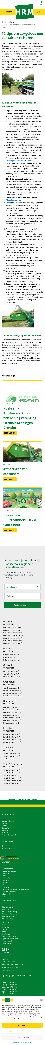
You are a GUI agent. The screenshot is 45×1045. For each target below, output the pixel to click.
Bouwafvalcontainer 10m (12, 633)
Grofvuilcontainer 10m (11, 677)
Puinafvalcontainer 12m (12, 740)
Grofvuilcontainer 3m (11, 671)
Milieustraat (6, 894)
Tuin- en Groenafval (9, 835)
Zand (3, 846)
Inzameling (5, 896)
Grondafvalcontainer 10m (12, 693)
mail (13, 970)
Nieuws (4, 929)
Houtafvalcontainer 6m (11, 710)
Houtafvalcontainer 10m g (12, 715)
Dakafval (5, 823)
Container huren (7, 869)
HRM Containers (7, 909)
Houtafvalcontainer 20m (12, 720)
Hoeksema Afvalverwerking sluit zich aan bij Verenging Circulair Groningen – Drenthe (19, 418)
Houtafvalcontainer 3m (11, 707)
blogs (11, 22)
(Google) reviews (13, 200)
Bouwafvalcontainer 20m (12, 641)
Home (4, 22)
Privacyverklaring (26, 1042)
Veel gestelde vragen (9, 936)
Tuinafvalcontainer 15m (12, 778)
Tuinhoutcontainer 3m (11, 754)
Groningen (10, 160)
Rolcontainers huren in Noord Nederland (16, 889)
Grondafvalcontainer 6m (12, 691)
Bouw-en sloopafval (9, 821)
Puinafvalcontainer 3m (11, 734)
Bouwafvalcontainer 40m (12, 643)
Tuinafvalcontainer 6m (11, 773)
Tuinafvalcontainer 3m (11, 770)
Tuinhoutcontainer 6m (11, 756)
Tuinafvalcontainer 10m (12, 775)
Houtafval (5, 830)
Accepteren (22, 1025)
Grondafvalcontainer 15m (12, 696)
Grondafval (5, 828)
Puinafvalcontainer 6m (11, 737)
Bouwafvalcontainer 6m (12, 630)
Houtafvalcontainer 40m (12, 723)
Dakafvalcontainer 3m (11, 655)
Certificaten (6, 934)
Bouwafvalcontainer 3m (12, 627)
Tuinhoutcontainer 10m (12, 759)
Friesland (19, 160)
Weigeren (12, 1031)
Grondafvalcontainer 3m (12, 688)
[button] (42, 1000)
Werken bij (5, 927)
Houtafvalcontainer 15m (12, 718)
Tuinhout (6, 887)
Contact (4, 925)
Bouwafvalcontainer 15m (12, 638)
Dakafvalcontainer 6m (11, 657)
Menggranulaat (7, 848)
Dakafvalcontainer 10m (11, 660)
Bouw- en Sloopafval (9, 871)
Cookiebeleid (16, 1042)
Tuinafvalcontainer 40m (12, 783)
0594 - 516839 (15, 967)
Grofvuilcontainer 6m (11, 674)
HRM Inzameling (7, 918)
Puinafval (5, 833)
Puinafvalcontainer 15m (12, 742)
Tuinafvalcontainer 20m (12, 781)
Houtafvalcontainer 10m (12, 712)
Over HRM (5, 922)
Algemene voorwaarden (10, 939)
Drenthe (29, 160)
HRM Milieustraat (8, 916)
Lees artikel (10, 433)
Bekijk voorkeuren (22, 1037)
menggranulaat (14, 342)
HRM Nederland (7, 907)
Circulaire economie (9, 892)
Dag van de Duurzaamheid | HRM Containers (19, 520)
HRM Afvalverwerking (9, 912)
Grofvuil (4, 826)
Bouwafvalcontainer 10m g (13, 635)
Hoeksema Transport (9, 914)
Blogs (4, 932)
